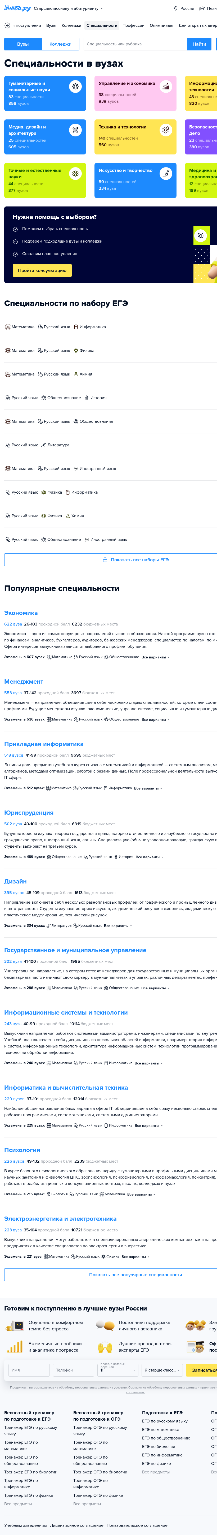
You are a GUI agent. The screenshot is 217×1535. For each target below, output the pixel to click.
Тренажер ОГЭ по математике (90, 1445)
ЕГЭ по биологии (158, 1446)
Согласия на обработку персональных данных (162, 1387)
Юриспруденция (29, 813)
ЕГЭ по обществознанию (166, 1438)
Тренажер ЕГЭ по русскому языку (30, 1431)
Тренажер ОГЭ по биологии (100, 1472)
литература (58, 445)
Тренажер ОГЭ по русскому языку (100, 1431)
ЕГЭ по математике (160, 1429)
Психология (22, 1150)
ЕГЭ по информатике (162, 1455)
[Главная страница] (17, 8)
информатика (93, 327)
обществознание (64, 397)
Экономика (21, 613)
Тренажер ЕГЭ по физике (28, 1495)
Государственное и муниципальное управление (75, 950)
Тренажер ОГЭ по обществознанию (90, 1460)
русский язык (57, 327)
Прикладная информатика (44, 744)
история (99, 397)
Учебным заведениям (25, 1525)
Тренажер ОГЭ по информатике (90, 1484)
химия (86, 374)
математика (23, 327)
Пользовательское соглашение (137, 1525)
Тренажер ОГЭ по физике (98, 1495)
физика (87, 350)
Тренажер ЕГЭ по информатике (21, 1484)
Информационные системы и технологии (66, 1012)
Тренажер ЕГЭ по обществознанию (21, 1460)
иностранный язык (98, 468)
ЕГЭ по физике (156, 1463)
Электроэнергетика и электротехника (60, 1219)
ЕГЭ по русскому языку (165, 1421)
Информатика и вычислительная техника (66, 1088)
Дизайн (15, 881)
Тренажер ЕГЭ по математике (21, 1445)
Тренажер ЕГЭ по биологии (30, 1472)
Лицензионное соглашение (76, 1525)
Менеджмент (23, 681)
